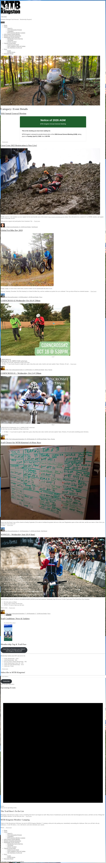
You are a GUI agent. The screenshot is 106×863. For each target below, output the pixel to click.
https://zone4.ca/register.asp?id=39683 (58, 217)
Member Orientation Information (12, 35)
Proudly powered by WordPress (15, 861)
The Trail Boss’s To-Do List (14, 47)
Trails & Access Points (10, 43)
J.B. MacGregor (9, 227)
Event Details (27, 227)
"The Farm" (4, 16)
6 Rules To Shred (11, 41)
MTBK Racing (11, 52)
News (5, 49)
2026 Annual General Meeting (12, 34)
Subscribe (6, 681)
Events (9, 50)
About (5, 26)
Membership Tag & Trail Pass (12, 37)
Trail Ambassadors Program (14, 29)
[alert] (53, 749)
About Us (9, 28)
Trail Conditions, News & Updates (16, 46)
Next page (8, 615)
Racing (50, 369)
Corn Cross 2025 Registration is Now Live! (19, 145)
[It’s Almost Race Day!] (8, 632)
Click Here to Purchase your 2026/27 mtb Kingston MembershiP (14, 650)
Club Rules (10, 40)
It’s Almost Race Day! (10, 622)
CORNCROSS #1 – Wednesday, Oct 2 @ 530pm (21, 373)
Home (5, 25)
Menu (2, 22)
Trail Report (34, 227)
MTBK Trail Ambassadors (12, 369)
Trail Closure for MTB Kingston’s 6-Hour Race (21, 442)
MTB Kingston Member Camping (16, 32)
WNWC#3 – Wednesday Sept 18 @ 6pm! (18, 534)
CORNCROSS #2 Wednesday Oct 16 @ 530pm (20, 301)
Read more (5, 142)
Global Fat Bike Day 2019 (12, 230)
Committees (10, 31)
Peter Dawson (8, 297)
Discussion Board (8, 53)
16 (5, 615)
